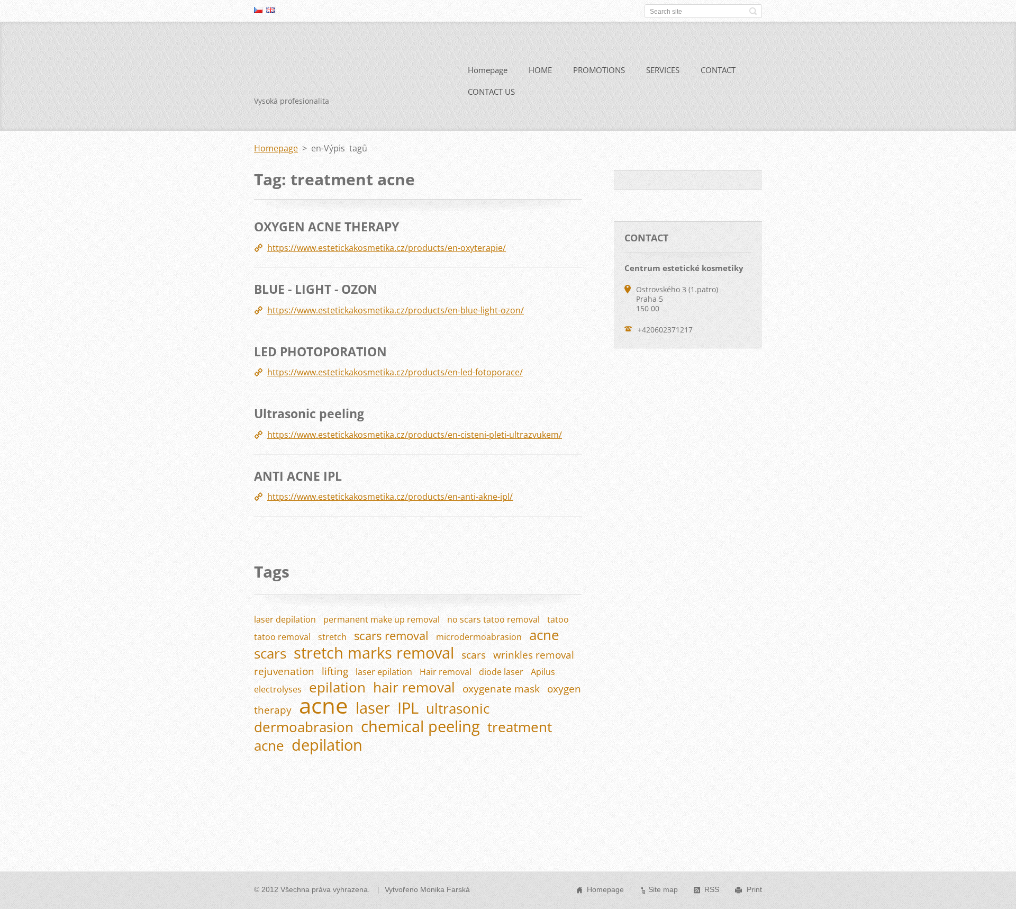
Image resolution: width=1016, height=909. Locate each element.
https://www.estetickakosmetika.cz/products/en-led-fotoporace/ (395, 372)
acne (323, 705)
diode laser (501, 672)
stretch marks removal (374, 652)
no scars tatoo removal (493, 619)
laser (373, 707)
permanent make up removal (381, 619)
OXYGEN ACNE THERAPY (326, 226)
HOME (540, 70)
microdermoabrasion (479, 637)
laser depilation (285, 619)
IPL (408, 707)
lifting (335, 671)
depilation (327, 744)
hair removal (414, 687)
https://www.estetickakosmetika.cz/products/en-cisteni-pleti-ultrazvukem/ (414, 434)
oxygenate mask (501, 688)
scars (473, 654)
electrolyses (278, 689)
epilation (337, 687)
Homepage (487, 70)
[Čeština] (258, 9)
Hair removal (445, 672)
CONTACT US (491, 91)
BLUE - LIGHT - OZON (315, 289)
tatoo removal (282, 637)
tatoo (558, 619)
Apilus (543, 672)
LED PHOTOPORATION (320, 351)
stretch (332, 637)
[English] (270, 9)
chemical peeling (420, 726)
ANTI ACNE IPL (298, 475)
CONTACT (718, 70)
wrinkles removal (533, 654)
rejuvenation (284, 671)
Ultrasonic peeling (309, 413)
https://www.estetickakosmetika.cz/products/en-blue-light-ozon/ (395, 310)
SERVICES (662, 70)
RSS (711, 889)
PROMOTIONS (599, 70)
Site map (663, 889)
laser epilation (384, 672)
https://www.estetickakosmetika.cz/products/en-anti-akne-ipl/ (390, 496)
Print (754, 889)
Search (753, 11)
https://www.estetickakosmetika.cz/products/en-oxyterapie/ (386, 248)
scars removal (391, 635)
